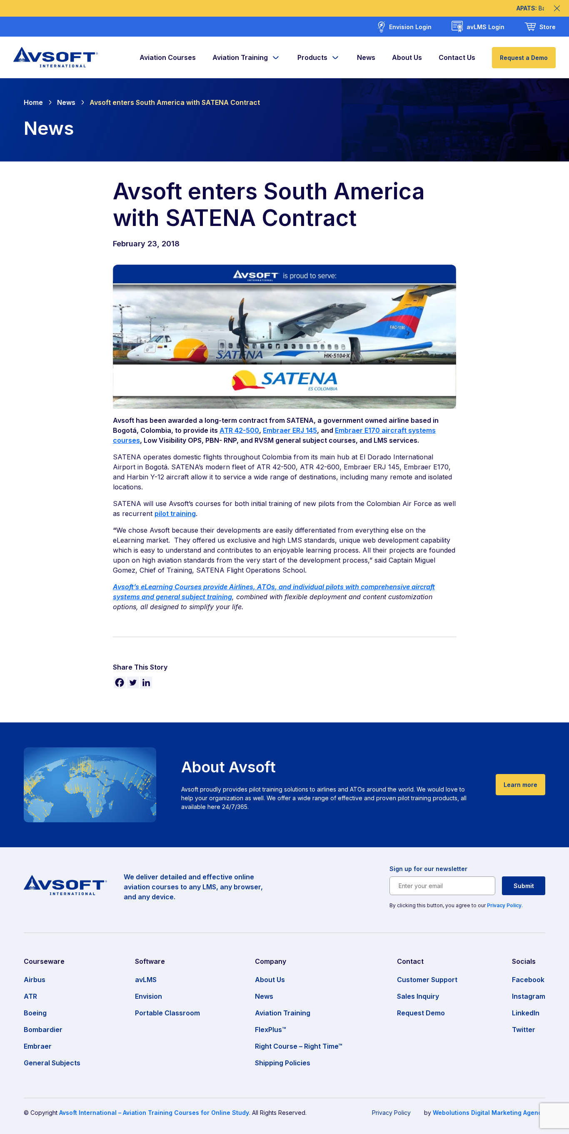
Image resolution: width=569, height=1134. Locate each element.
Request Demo (421, 1013)
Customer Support (427, 979)
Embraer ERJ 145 (290, 430)
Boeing (35, 1013)
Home (33, 102)
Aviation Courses (168, 57)
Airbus (34, 979)
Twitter (523, 1029)
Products (312, 57)
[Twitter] (133, 682)
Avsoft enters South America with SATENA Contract (175, 102)
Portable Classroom (167, 1013)
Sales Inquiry (418, 996)
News (366, 57)
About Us (407, 57)
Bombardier (43, 1029)
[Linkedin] (146, 682)
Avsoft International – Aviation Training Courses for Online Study (154, 1112)
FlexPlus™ (270, 1029)
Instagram (528, 996)
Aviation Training (240, 57)
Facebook (528, 979)
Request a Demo (524, 57)
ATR (30, 996)
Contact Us (457, 57)
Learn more (520, 784)
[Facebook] (119, 682)
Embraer (38, 1046)
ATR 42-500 (239, 430)
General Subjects (52, 1063)
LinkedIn (525, 1013)
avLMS (146, 979)
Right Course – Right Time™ (298, 1046)
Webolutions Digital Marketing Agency (489, 1112)
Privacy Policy (504, 905)
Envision (148, 996)
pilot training (175, 513)
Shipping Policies (282, 1063)
